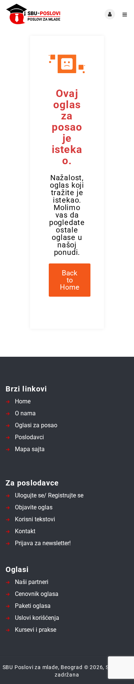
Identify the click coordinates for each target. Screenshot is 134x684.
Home (23, 401)
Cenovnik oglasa (36, 593)
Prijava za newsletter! (43, 543)
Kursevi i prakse (35, 629)
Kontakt (25, 531)
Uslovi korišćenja (37, 617)
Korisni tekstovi (35, 519)
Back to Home (69, 280)
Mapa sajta (30, 449)
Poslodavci (29, 437)
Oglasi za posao (36, 425)
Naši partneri (31, 581)
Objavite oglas (33, 507)
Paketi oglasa (33, 605)
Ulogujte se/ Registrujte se (49, 495)
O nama (25, 413)
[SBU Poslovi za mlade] (36, 14)
